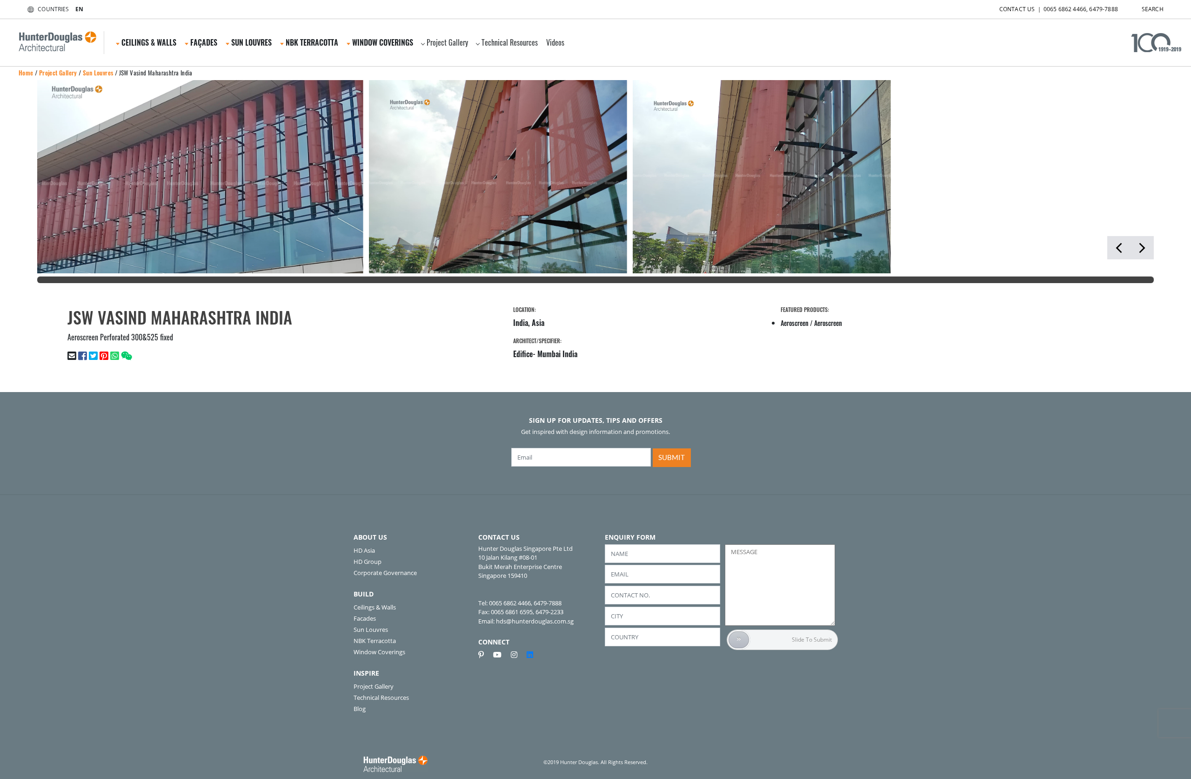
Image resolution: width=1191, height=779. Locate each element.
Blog (360, 708)
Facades (365, 618)
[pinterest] (484, 655)
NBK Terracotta (375, 641)
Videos (555, 42)
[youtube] (501, 655)
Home (26, 72)
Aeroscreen (795, 323)
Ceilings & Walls (375, 607)
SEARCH (1153, 9)
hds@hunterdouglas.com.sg (535, 621)
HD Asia (364, 550)
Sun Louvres (98, 72)
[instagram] (518, 655)
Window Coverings (379, 652)
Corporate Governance (385, 573)
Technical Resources (510, 42)
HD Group (367, 561)
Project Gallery (447, 42)
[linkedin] (530, 655)
